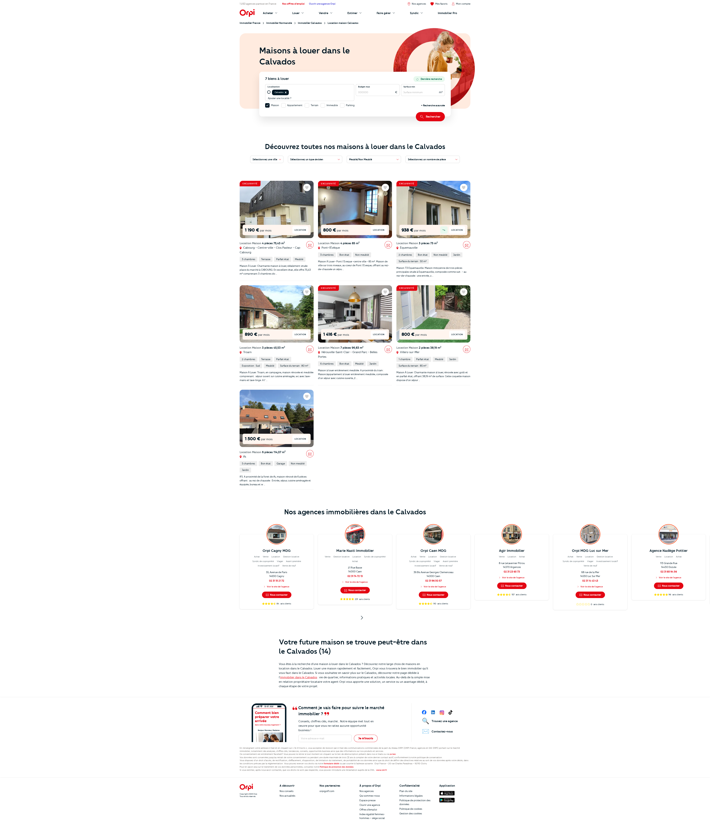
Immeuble (332, 105)
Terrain (314, 105)
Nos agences (366, 791)
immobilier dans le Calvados (298, 677)
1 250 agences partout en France (258, 3)
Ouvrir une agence (369, 804)
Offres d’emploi (368, 809)
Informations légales (411, 795)
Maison (275, 105)
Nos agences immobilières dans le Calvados (355, 512)
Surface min (409, 86)
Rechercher (433, 116)
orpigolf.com (327, 791)
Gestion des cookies (410, 813)
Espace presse (367, 800)
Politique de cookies (410, 808)
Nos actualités (287, 795)
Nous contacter (278, 594)
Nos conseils (286, 791)
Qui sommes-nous (369, 795)
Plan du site (405, 791)
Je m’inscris (365, 738)
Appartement (294, 105)
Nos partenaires (330, 785)
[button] (285, 92)
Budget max (364, 86)
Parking (350, 105)
